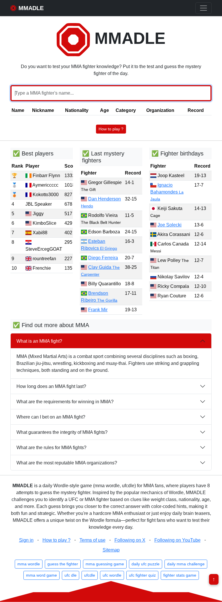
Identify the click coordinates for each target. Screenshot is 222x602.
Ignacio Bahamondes (167, 192)
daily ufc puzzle (146, 564)
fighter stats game (179, 575)
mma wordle (28, 564)
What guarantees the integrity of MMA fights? (62, 432)
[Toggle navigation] (203, 8)
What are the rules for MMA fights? (51, 447)
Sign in (26, 540)
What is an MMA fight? (39, 341)
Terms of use (92, 540)
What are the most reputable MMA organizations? (66, 462)
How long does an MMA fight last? (51, 386)
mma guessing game (105, 564)
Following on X (129, 540)
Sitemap (111, 549)
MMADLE (127, 38)
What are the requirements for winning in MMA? (65, 401)
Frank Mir (98, 309)
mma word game (41, 575)
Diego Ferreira (103, 257)
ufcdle (89, 575)
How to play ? (111, 129)
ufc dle (70, 575)
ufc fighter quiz (142, 575)
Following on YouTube (177, 540)
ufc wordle (112, 575)
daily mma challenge (186, 564)
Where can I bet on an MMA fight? (50, 417)
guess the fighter (62, 564)
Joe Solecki (170, 224)
